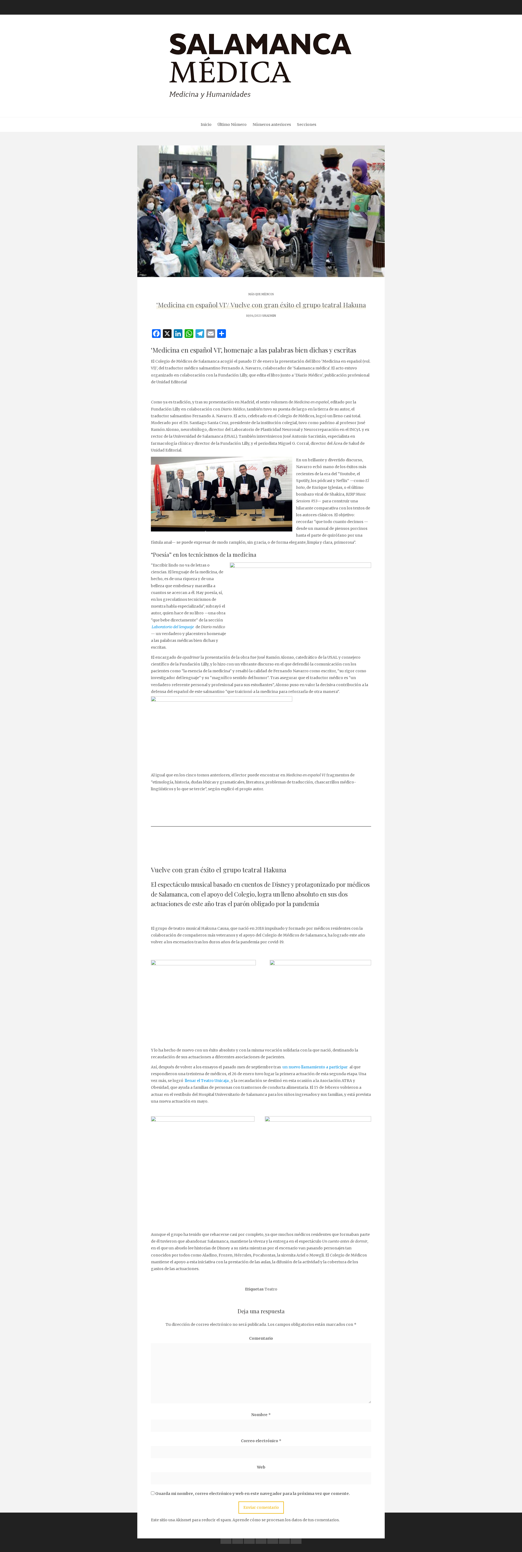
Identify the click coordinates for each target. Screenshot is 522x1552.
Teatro (271, 1289)
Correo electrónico (261, 1440)
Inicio (206, 124)
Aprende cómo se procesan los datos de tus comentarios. (286, 1519)
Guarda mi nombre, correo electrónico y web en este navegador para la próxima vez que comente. (252, 1493)
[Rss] (296, 1538)
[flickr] (237, 1538)
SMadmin (269, 316)
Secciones (306, 124)
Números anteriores (272, 124)
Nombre (261, 1414)
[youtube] (261, 1538)
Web (261, 1467)
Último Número (232, 124)
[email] (284, 1538)
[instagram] (272, 1538)
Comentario (261, 1338)
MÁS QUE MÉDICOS (261, 294)
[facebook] (225, 1538)
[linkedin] (249, 1538)
